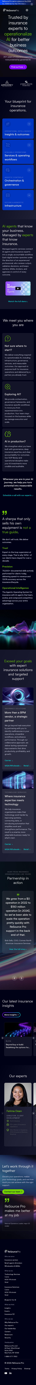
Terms (7, 1369)
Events (7, 1311)
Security (8, 1338)
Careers (8, 1331)
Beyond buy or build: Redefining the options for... (18, 1046)
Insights (8, 1308)
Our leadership (10, 1328)
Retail (6, 1282)
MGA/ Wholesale (10, 1279)
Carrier (7, 1277)
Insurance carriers (11, 1260)
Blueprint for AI (10, 1300)
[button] (14, 978)
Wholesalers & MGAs (12, 1266)
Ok (18, 1382)
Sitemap (27, 1369)
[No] (33, 1378)
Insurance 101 (10, 1314)
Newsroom (9, 1335)
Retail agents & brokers (13, 1263)
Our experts (9, 1325)
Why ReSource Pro (11, 1322)
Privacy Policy (17, 1369)
